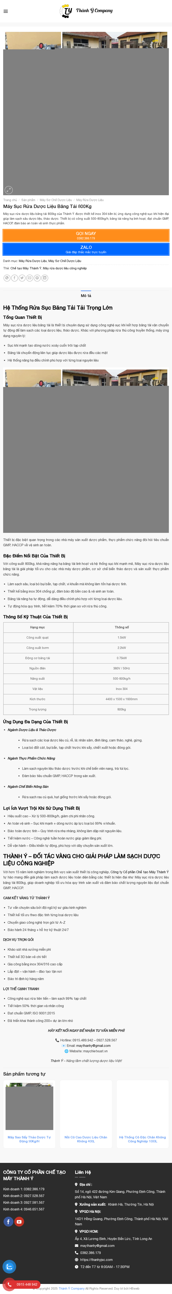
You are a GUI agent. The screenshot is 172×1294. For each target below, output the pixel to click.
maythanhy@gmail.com (93, 1045)
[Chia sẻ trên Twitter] (22, 278)
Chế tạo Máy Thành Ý (25, 268)
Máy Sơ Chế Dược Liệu (56, 200)
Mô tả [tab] (86, 295)
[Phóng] (9, 190)
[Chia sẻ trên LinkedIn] (44, 278)
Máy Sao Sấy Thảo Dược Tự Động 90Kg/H (29, 1139)
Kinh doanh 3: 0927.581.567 (23, 1202)
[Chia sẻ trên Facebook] (14, 278)
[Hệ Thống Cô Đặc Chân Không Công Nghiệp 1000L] (143, 1106)
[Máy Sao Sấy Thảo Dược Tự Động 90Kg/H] (29, 1106)
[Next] (168, 1116)
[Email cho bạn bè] (29, 278)
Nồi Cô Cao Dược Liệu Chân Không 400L (86, 1139)
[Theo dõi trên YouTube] (19, 1222)
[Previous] (3, 1116)
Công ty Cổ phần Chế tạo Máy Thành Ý (140, 872)
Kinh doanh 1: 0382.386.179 (23, 1189)
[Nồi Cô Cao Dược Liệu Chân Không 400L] (86, 1106)
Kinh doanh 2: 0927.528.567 (23, 1196)
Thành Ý (56, 1061)
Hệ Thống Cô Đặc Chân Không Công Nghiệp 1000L (142, 1139)
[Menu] (5, 11)
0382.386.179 (90, 1253)
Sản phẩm (28, 200)
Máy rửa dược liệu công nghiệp (65, 268)
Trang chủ (10, 200)
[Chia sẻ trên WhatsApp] (7, 278)
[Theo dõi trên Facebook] (8, 1222)
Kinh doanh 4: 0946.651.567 (23, 1209)
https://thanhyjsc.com (96, 1260)
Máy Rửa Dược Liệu (90, 200)
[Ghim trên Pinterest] (37, 278)
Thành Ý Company (72, 1288)
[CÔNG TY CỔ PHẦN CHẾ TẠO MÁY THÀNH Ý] (86, 11)
